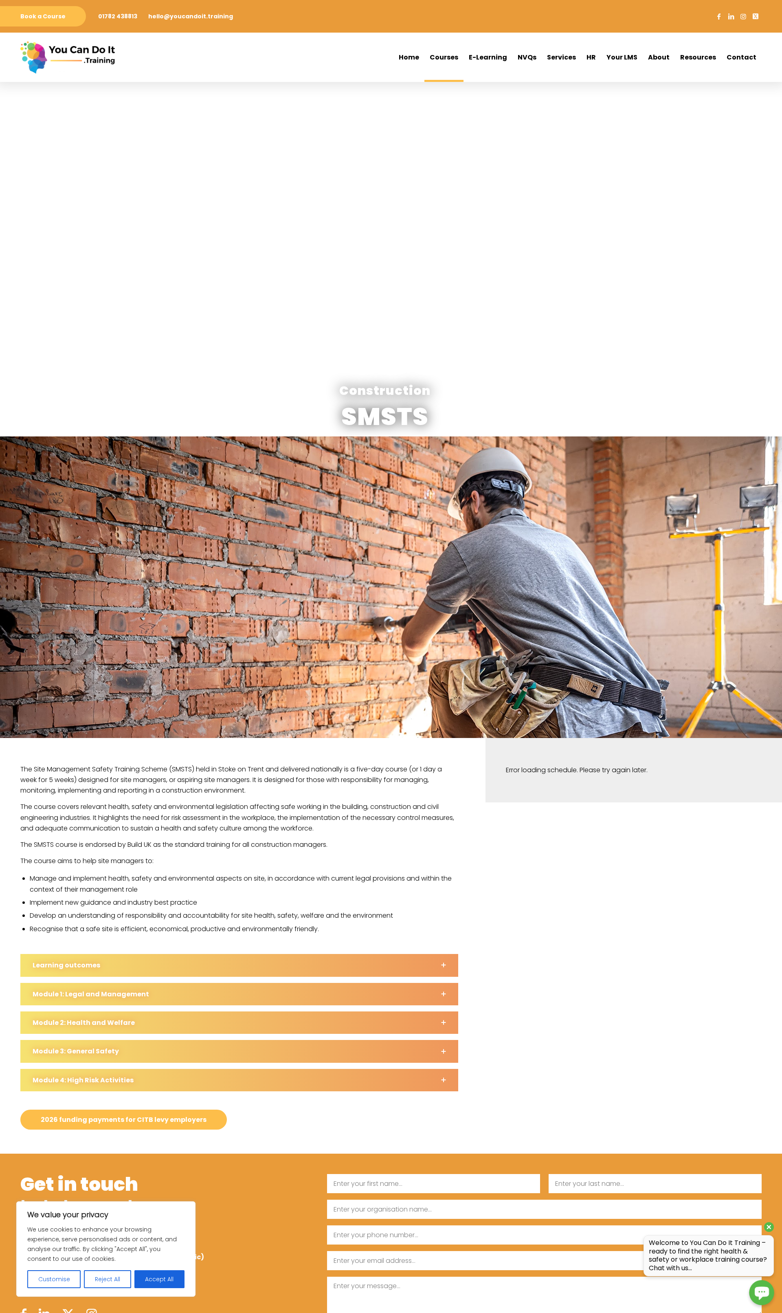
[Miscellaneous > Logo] (67, 57)
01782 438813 (117, 16)
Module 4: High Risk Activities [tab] (83, 1080)
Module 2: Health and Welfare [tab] (84, 1022)
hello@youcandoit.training (190, 16)
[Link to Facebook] (719, 16)
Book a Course (43, 16)
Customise (54, 1279)
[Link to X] (755, 16)
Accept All (159, 1279)
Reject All (107, 1279)
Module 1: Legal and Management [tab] (91, 994)
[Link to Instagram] (743, 16)
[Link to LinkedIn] (731, 16)
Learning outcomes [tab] (66, 965)
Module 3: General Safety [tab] (76, 1051)
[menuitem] (43, 16)
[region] (106, 1249)
